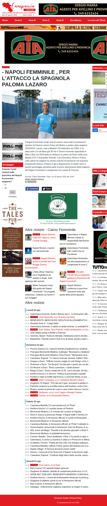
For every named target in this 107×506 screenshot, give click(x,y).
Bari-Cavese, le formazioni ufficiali (46, 484)
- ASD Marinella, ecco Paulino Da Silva (53, 317)
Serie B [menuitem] (32, 20)
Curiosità (97, 212)
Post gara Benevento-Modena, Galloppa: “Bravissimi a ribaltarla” (60, 352)
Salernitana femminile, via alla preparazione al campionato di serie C (78, 261)
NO (6, 188)
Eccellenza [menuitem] (75, 20)
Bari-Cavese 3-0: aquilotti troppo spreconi (49, 468)
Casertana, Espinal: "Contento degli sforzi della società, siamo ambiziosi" (64, 455)
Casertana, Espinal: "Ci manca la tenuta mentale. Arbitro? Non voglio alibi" (64, 358)
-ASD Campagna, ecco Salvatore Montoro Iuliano (57, 380)
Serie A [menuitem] (18, 20)
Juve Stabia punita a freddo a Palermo (48, 333)
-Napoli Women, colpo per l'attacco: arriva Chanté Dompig (44, 237)
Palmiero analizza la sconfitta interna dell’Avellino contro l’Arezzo (60, 386)
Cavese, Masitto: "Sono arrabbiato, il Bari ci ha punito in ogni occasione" (63, 436)
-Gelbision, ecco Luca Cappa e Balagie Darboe (56, 392)
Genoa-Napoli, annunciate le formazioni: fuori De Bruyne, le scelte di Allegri (65, 427)
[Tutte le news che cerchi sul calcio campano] (18, 8)
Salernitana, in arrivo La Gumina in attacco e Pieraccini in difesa (59, 440)
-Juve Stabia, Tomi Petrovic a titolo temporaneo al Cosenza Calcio (65, 330)
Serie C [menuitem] (46, 20)
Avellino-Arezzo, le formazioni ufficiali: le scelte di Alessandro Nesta (61, 418)
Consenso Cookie (61, 498)
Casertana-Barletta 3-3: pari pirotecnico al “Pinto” (52, 405)
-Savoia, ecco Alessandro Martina (50, 395)
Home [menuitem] (5, 20)
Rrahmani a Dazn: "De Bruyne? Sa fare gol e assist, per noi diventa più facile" (66, 364)
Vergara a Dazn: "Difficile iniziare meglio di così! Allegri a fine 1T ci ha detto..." (66, 361)
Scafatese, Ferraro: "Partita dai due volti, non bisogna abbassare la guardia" (65, 443)
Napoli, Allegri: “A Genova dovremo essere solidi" (53, 449)
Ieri (100, 130)
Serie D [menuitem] (60, 20)
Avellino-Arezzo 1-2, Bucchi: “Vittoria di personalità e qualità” (58, 374)
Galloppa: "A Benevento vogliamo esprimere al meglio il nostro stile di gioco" (65, 487)
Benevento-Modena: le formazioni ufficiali (49, 421)
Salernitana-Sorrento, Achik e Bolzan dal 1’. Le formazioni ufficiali (60, 314)
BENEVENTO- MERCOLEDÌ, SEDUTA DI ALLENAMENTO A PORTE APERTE (67, 320)
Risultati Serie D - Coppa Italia (44, 323)
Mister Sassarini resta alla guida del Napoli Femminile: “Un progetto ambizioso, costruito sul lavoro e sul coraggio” (40, 291)
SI (5, 185)
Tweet (48, 189)
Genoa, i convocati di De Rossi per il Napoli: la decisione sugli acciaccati (64, 452)
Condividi (33, 189)
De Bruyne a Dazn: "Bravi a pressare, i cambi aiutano (54, 367)
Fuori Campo (99, 191)
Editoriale (98, 68)
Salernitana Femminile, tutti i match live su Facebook (78, 251)
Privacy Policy (76, 498)
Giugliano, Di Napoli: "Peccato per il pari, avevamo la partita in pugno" (62, 383)
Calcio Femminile (38, 177)
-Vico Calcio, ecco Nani (45, 465)
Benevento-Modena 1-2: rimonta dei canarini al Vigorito (55, 412)
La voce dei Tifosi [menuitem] (96, 20)
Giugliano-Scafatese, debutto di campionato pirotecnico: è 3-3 (58, 471)
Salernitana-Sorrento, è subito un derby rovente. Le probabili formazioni (63, 326)
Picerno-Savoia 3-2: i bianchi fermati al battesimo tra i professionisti (61, 349)
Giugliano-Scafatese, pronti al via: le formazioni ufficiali (55, 481)
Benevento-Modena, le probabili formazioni (50, 433)
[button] (13, 192)
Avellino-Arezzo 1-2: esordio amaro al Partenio (51, 408)
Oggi (95, 130)
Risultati (13, 197)
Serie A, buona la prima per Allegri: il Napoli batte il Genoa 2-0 (59, 415)
